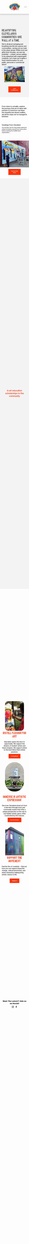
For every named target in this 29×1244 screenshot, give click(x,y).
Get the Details (14, 820)
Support (14, 881)
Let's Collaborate (14, 89)
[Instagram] (13, 1007)
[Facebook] (16, 1007)
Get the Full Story (14, 171)
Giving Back (14, 756)
